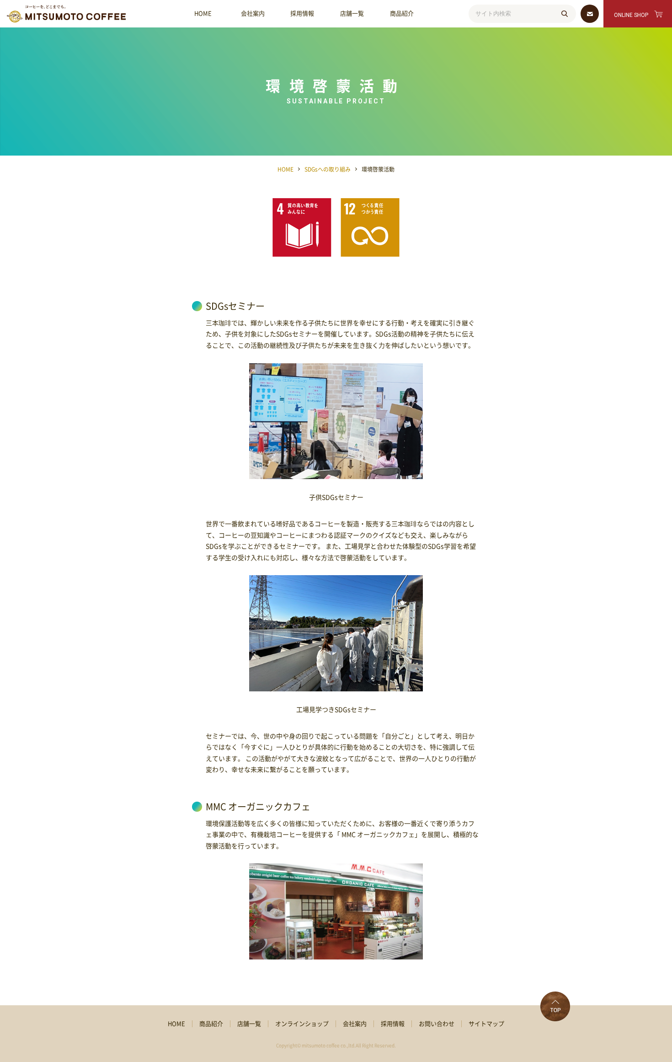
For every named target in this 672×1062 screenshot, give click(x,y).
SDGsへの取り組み (327, 169)
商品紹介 (402, 13)
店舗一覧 (352, 13)
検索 (564, 14)
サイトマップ (486, 1024)
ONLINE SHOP (631, 15)
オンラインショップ (302, 1024)
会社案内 (253, 13)
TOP (555, 1006)
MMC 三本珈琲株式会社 (66, 13)
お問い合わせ (436, 1024)
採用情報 (302, 13)
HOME (203, 13)
